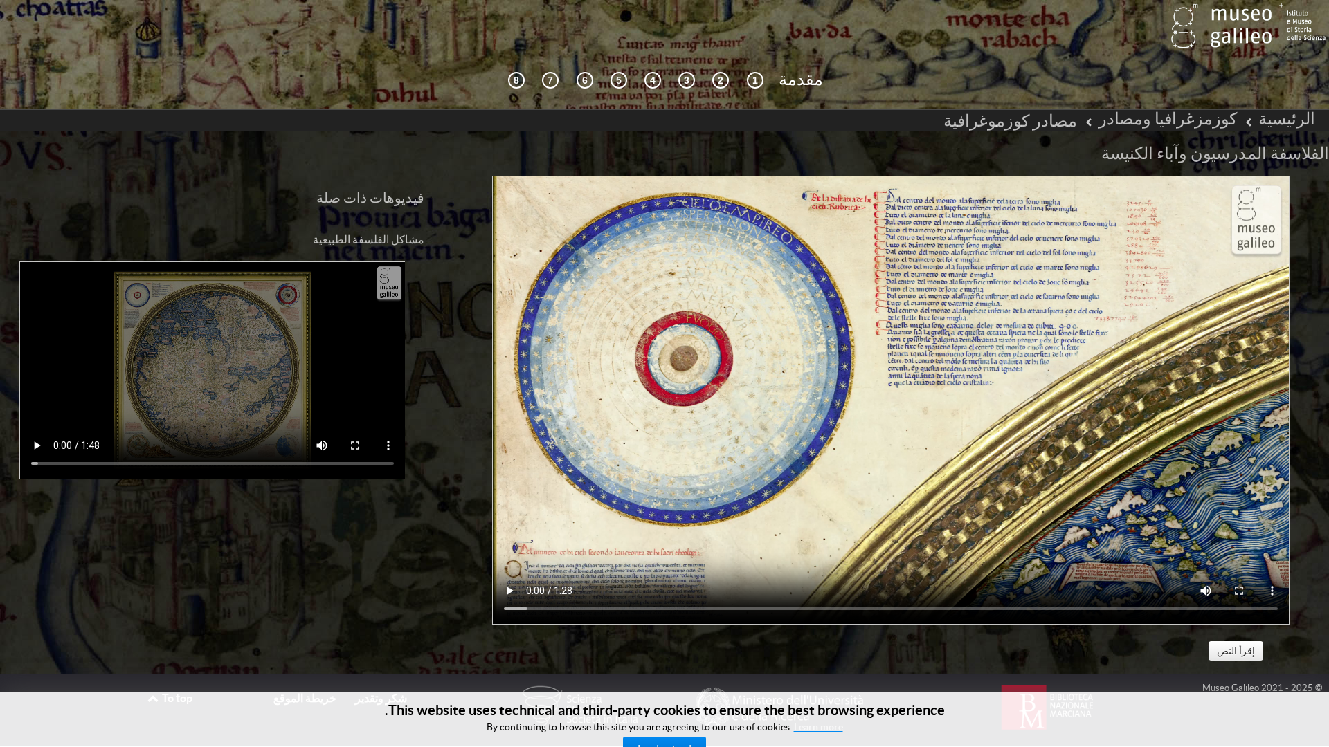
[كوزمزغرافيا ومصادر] (686, 81)
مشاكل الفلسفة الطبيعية (368, 239)
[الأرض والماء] (550, 81)
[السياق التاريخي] (755, 81)
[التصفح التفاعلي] (720, 81)
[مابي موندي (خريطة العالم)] (618, 81)
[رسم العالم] (585, 81)
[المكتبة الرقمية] (516, 81)
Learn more (818, 726)
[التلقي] (652, 81)
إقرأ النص (1236, 650)
